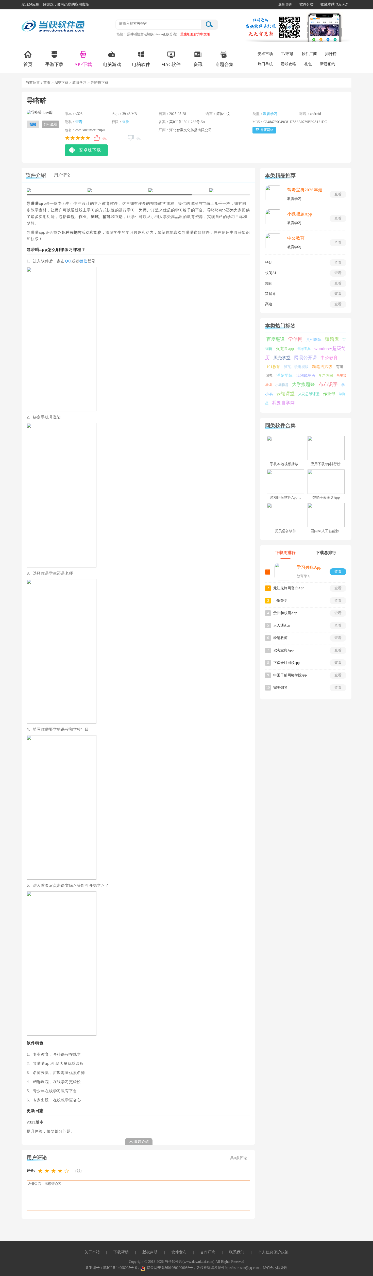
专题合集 (224, 64)
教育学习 (79, 83)
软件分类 (306, 4)
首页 (27, 64)
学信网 (295, 339)
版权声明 (150, 1252)
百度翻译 (275, 339)
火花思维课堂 (308, 394)
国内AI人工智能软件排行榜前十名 (337, 531)
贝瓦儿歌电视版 (296, 367)
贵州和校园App (285, 613)
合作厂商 (207, 1252)
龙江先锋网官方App (288, 588)
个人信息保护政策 (273, 1252)
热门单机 (265, 64)
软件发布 (179, 1252)
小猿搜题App (299, 214)
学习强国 (326, 376)
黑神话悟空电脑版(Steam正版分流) (152, 34)
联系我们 (236, 1252)
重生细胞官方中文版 (195, 34)
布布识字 (328, 384)
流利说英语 (305, 376)
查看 (78, 122)
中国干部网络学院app (290, 675)
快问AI (270, 273)
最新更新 (285, 4)
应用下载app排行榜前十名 (331, 464)
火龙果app (285, 348)
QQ (68, 261)
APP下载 (83, 64)
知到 (268, 283)
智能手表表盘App (326, 497)
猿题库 (332, 339)
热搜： (121, 34)
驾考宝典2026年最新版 (309, 190)
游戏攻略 (288, 64)
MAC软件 (171, 64)
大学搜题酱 (303, 384)
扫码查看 (50, 124)
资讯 (197, 64)
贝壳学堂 (282, 357)
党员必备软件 (285, 531)
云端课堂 (285, 393)
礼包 (308, 64)
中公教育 (295, 238)
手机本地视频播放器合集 (289, 464)
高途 (268, 304)
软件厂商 (309, 54)
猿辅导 (270, 294)
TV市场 (287, 54)
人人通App (281, 625)
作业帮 (329, 394)
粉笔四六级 (322, 366)
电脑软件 (141, 64)
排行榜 (330, 54)
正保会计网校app (286, 663)
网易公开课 (305, 357)
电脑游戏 (112, 64)
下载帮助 (121, 1252)
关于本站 (92, 1252)
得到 (268, 262)
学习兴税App (309, 567)
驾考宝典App (283, 650)
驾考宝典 (304, 349)
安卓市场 (265, 54)
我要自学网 (283, 402)
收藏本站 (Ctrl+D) (334, 4)
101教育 (273, 367)
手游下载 (54, 64)
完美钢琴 (280, 688)
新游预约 (327, 64)
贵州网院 (313, 340)
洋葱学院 (284, 375)
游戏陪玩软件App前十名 (289, 497)
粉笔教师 (280, 638)
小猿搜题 (282, 385)
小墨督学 (280, 600)
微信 (83, 261)
